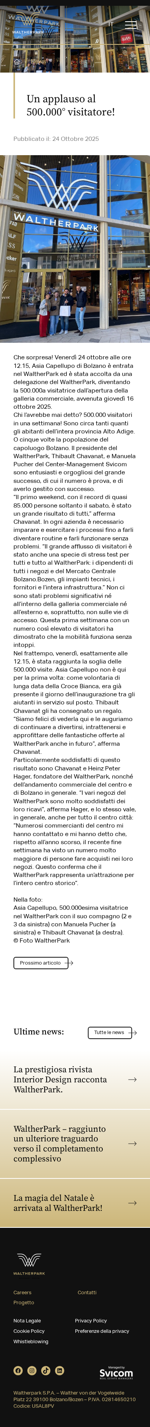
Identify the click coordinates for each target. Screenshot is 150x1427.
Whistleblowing (30, 1341)
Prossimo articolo (40, 963)
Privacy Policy (91, 1321)
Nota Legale (27, 1321)
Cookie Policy (29, 1331)
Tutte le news (109, 1032)
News (38, 62)
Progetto (23, 1302)
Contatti (87, 1292)
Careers (22, 1292)
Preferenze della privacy (102, 1331)
